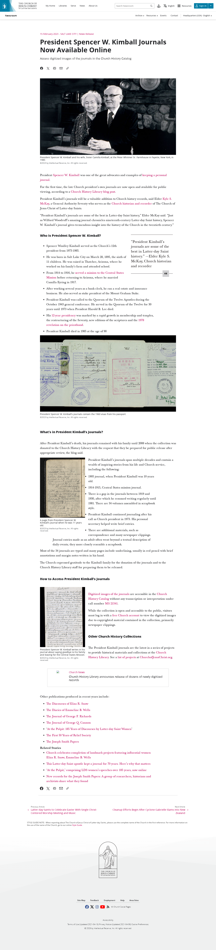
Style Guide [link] (77, 825)
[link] (108, 678)
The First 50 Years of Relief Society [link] (68, 735)
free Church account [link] (125, 615)
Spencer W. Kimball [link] (66, 175)
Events (163, 15)
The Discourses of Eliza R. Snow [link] (67, 704)
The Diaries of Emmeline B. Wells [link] (68, 710)
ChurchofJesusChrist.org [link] (156, 657)
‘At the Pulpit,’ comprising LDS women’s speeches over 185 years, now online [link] (96, 770)
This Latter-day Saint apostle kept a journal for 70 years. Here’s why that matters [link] (98, 764)
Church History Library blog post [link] (93, 192)
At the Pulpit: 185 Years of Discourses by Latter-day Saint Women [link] (89, 729)
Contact (174, 15)
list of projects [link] (127, 657)
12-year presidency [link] (64, 315)
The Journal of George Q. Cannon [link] (68, 723)
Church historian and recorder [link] (132, 204)
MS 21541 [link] (111, 604)
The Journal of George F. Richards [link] (68, 716)
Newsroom (11, 16)
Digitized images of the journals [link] (108, 594)
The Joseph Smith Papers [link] (62, 742)
